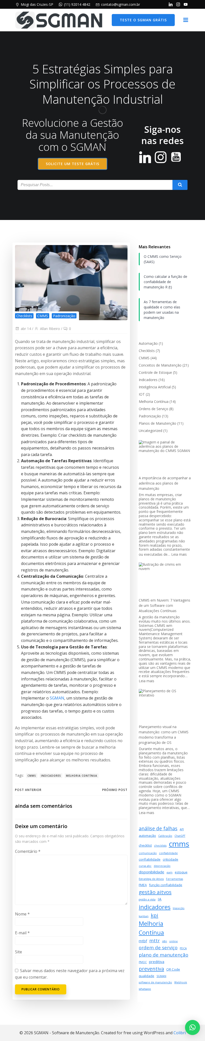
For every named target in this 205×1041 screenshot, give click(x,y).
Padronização (64, 315)
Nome (22, 914)
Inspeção (178, 908)
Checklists (24, 315)
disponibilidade (151, 871)
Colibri (180, 1032)
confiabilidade (168, 853)
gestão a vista (147, 899)
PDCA (183, 948)
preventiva (151, 968)
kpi (154, 915)
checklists (160, 845)
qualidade (146, 976)
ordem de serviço (158, 947)
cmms (32, 775)
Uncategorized (150, 430)
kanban (143, 916)
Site (18, 952)
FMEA (143, 885)
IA (160, 898)
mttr (154, 940)
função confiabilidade (165, 885)
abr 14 (26, 328)
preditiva (156, 961)
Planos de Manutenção (157, 423)
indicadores (51, 775)
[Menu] (186, 20)
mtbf (143, 940)
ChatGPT (179, 836)
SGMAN (57, 698)
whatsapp (145, 989)
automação (147, 835)
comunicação (148, 853)
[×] (192, 1027)
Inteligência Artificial (155, 387)
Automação (148, 343)
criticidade (170, 859)
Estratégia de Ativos (151, 879)
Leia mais (179, 554)
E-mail (22, 933)
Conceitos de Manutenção (160, 365)
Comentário (27, 851)
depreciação (162, 866)
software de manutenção (155, 982)
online (173, 941)
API (182, 829)
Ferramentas (174, 879)
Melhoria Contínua (81, 775)
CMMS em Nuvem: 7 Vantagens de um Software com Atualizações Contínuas (164, 605)
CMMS (42, 315)
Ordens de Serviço (153, 408)
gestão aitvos (155, 891)
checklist (145, 845)
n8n (164, 941)
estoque (181, 872)
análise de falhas (158, 828)
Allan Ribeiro (50, 328)
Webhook (180, 982)
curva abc (145, 866)
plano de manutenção (163, 955)
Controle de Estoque (155, 372)
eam (169, 872)
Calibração (165, 836)
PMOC (143, 962)
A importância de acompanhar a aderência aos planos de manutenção (165, 483)
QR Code (173, 969)
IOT (142, 394)
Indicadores (148, 379)
